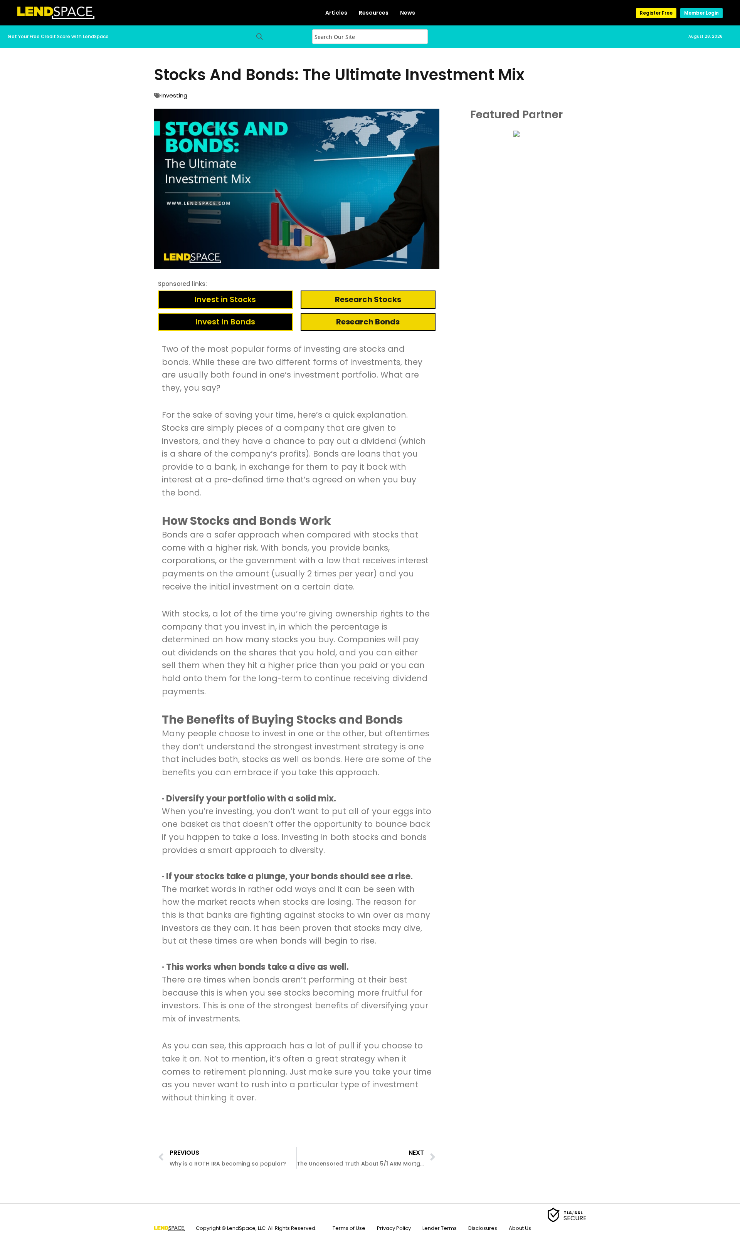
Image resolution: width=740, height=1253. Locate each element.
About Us (520, 1228)
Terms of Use (349, 1228)
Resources (373, 13)
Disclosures (482, 1228)
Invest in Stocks (225, 299)
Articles (336, 13)
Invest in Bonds (225, 321)
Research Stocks (368, 299)
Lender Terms (439, 1228)
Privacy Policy (394, 1228)
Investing (174, 95)
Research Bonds (368, 321)
